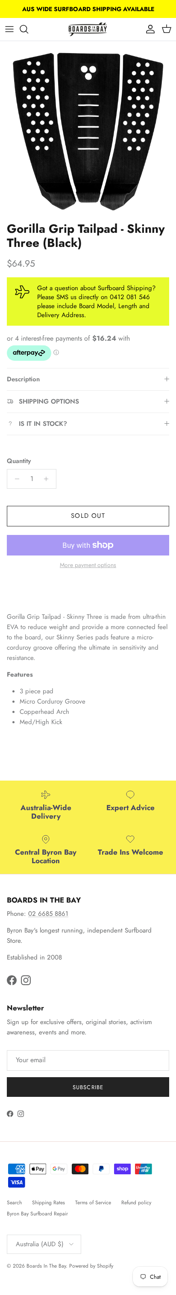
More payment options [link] (88, 565)
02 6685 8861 (48, 913)
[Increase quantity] (48, 478)
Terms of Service (93, 1202)
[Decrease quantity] (14, 478)
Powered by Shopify (91, 1266)
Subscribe (88, 1087)
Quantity (19, 461)
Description (23, 379)
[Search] (28, 29)
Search (14, 1202)
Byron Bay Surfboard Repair (37, 1214)
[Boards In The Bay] (88, 29)
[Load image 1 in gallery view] (88, 129)
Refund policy (136, 1202)
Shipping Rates (48, 1202)
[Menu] (9, 29)
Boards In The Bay (46, 1266)
